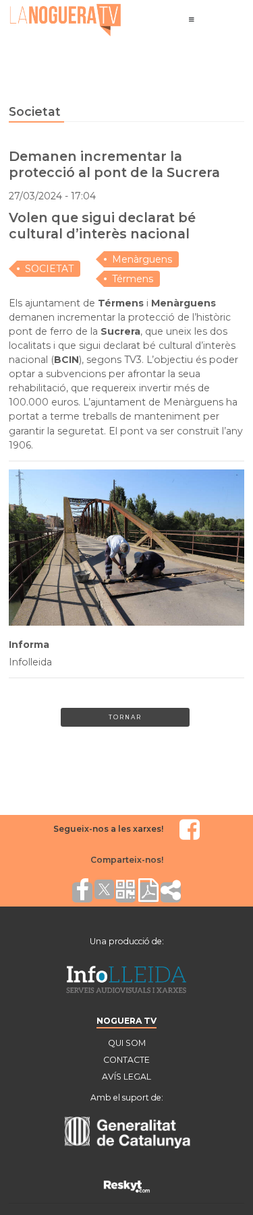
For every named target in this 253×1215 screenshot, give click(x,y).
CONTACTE (126, 1060)
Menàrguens (142, 259)
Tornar (125, 717)
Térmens (132, 279)
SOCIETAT (49, 269)
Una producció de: (127, 941)
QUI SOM (127, 1043)
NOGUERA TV (126, 1021)
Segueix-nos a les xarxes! (108, 829)
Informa (29, 644)
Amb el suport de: (126, 1097)
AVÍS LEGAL (126, 1077)
